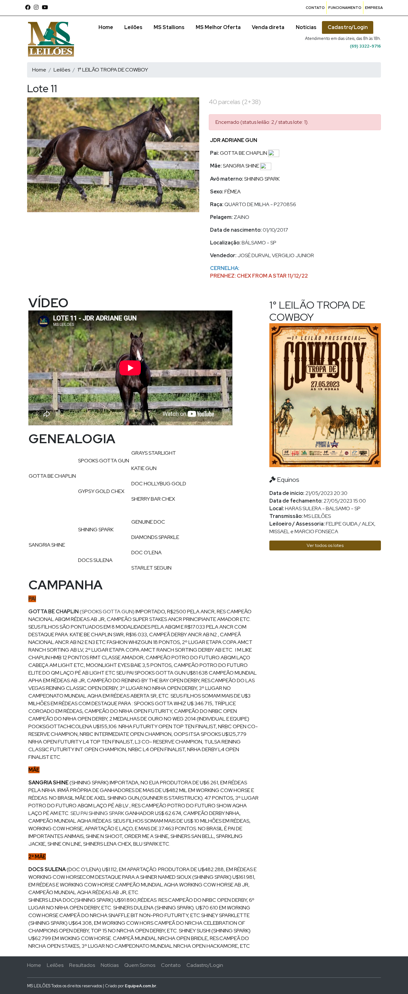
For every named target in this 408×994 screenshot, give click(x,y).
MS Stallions (169, 27)
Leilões (133, 27)
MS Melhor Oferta (218, 27)
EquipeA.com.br (140, 986)
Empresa (374, 7)
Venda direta (268, 27)
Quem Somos (139, 965)
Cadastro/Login (348, 27)
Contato (315, 7)
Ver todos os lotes (325, 545)
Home (105, 27)
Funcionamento (344, 7)
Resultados (82, 965)
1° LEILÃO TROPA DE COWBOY (112, 69)
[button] (40, 154)
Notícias (306, 27)
